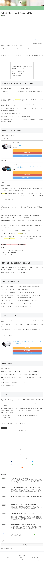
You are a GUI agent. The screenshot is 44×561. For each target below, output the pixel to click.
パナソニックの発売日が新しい (19, 71)
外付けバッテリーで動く (17, 73)
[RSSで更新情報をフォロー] (22, 467)
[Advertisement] (11, 439)
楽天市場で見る (27, 152)
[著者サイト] (11, 461)
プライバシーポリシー (36, 557)
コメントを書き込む (22, 545)
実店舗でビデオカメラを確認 (18, 68)
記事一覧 (22, 557)
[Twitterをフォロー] (32, 461)
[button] (41, 277)
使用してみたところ (17, 75)
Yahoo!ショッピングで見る (27, 155)
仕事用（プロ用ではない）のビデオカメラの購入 (22, 66)
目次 (20, 64)
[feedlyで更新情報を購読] (32, 464)
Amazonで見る (27, 347)
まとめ (14, 76)
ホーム (8, 557)
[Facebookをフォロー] (11, 464)
